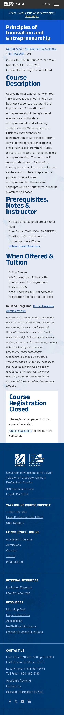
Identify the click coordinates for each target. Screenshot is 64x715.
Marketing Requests (19, 587)
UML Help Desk (16, 609)
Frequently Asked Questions (24, 632)
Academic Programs (19, 539)
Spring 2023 (14, 48)
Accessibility (14, 620)
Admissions (13, 545)
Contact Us (13, 686)
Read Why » (32, 16)
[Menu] (56, 4)
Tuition (10, 556)
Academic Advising (18, 680)
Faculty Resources (18, 593)
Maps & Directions (18, 615)
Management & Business (40, 48)
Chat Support (15, 522)
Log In (46, 4)
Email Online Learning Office (24, 517)
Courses (11, 550)
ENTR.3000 (16, 53)
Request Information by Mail (24, 691)
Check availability (20, 430)
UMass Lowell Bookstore (24, 246)
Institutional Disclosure (21, 626)
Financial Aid (14, 561)
